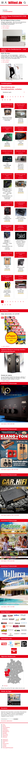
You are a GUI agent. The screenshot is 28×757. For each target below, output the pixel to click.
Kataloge (5, 733)
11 (5, 100)
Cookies (4, 745)
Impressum (5, 739)
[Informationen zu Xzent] (17, 633)
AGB (4, 742)
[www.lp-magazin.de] (24, 646)
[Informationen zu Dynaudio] (5, 619)
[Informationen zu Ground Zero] (10, 623)
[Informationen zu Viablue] (10, 634)
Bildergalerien (6, 731)
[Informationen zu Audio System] (10, 616)
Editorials (5, 737)
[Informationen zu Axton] (16, 615)
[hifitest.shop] (14, 653)
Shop (4, 724)
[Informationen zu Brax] (23, 615)
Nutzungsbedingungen (8, 747)
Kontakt (4, 746)
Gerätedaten (6, 730)
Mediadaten (5, 740)
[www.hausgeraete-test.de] (10, 646)
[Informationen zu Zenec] (23, 633)
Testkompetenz (6, 727)
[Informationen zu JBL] (4, 626)
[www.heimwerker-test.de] (17, 646)
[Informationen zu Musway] (22, 626)
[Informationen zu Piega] (10, 630)
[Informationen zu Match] (9, 626)
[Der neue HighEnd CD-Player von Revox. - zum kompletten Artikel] (14, 38)
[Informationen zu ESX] (17, 620)
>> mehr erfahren (5, 346)
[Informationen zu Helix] (17, 623)
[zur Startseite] (15, 3)
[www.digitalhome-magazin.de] (4, 646)
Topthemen (5, 735)
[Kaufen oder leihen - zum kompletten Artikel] (14, 72)
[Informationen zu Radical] (17, 630)
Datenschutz (6, 743)
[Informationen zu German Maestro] (4, 623)
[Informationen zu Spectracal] (24, 630)
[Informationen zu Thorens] (4, 634)
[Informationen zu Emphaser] (11, 619)
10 (2, 100)
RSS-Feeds (5, 734)
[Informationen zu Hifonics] (24, 623)
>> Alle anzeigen (5, 28)
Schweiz (6, 685)
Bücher (4, 726)
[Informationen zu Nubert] (4, 630)
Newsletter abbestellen (6, 721)
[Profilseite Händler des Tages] (14, 700)
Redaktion (5, 728)
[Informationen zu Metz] (16, 626)
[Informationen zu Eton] (23, 619)
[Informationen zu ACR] (4, 616)
